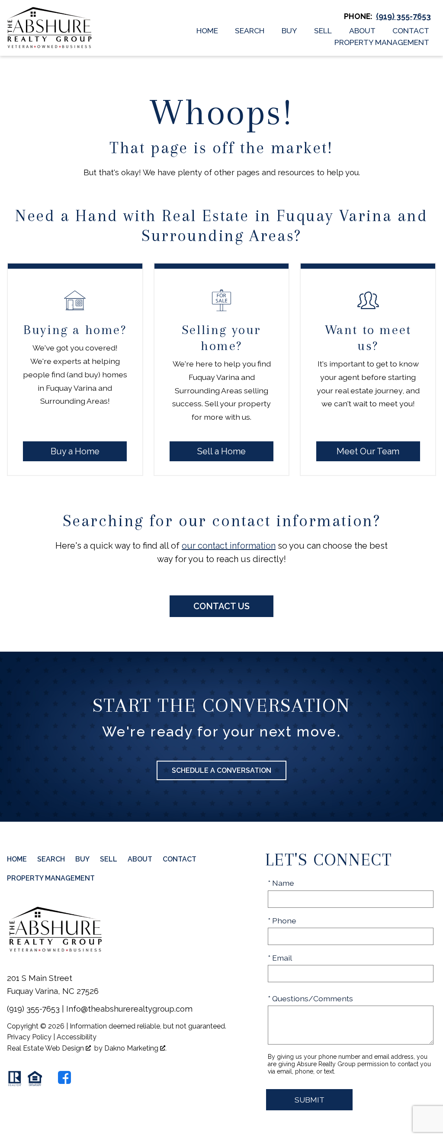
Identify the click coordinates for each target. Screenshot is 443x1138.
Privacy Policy (29, 1037)
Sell (323, 31)
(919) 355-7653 (33, 1008)
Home (207, 31)
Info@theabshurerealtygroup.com (129, 1008)
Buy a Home (75, 451)
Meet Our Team (368, 451)
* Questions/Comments (310, 998)
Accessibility (76, 1037)
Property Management (381, 42)
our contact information (229, 545)
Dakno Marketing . (135, 1048)
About (362, 31)
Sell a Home (221, 451)
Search (249, 31)
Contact (410, 31)
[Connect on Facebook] (64, 1077)
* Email (280, 957)
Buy (289, 31)
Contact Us (221, 606)
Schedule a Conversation (221, 770)
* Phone (282, 920)
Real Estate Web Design (46, 1048)
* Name (281, 882)
